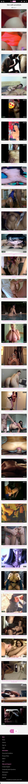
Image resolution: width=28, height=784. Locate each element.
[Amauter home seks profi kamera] (14, 648)
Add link (4, 777)
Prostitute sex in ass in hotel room (14, 725)
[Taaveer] (14, 131)
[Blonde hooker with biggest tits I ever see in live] (14, 333)
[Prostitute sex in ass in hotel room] (14, 715)
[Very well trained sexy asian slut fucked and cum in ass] (14, 423)
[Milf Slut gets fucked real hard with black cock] (14, 693)
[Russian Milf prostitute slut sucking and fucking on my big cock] (14, 670)
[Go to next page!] (16, 731)
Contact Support (6, 766)
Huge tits (14, 28)
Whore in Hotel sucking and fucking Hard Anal (14, 388)
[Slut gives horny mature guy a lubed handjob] (14, 86)
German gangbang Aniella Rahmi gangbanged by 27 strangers (14, 277)
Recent (14, 7)
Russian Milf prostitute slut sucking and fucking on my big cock (14, 681)
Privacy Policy (5, 756)
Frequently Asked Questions (9, 769)
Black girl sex (14, 208)
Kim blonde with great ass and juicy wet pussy (14, 545)
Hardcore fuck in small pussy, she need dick (14, 186)
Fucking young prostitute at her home (14, 411)
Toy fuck (14, 51)
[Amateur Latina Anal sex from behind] (14, 445)
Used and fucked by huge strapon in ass (14, 523)
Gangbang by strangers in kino (14, 231)
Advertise (4, 774)
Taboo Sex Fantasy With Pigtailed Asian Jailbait (14, 568)
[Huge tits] (14, 18)
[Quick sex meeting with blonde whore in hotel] (14, 288)
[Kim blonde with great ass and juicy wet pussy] (14, 535)
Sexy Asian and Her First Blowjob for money (14, 366)
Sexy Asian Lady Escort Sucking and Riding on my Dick (14, 254)
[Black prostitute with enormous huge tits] (14, 580)
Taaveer (14, 141)
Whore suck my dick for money (14, 613)
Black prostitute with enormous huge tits (14, 590)
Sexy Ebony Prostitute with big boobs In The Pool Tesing (14, 322)
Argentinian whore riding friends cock (14, 478)
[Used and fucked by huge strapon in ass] (14, 513)
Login (3, 747)
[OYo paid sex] (14, 153)
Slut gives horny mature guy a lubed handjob (14, 96)
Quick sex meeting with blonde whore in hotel (14, 298)
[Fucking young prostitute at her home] (14, 400)
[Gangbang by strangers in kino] (14, 220)
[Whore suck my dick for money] (14, 603)
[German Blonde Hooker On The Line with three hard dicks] (14, 625)
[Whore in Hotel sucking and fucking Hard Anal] (14, 378)
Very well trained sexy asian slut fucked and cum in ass (14, 434)
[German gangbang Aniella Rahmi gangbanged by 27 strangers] (14, 265)
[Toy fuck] (14, 41)
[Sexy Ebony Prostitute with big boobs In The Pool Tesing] (14, 310)
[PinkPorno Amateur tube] (13, 1)
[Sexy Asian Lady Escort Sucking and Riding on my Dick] (14, 243)
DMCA (3, 758)
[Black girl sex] (14, 198)
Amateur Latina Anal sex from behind (14, 456)
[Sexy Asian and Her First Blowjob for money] (14, 355)
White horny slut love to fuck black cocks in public (14, 501)
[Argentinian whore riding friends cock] (14, 468)
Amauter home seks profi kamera (14, 658)
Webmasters (5, 772)
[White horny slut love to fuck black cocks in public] (14, 490)
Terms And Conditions (7, 753)
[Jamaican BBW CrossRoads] (14, 108)
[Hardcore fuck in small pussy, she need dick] (14, 176)
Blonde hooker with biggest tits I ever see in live (14, 343)
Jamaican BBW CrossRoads (14, 118)
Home (3, 739)
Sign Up (4, 745)
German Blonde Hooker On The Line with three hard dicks (14, 636)
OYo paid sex (14, 163)
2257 (3, 761)
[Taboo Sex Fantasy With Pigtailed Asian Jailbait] (14, 558)
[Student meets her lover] (14, 63)
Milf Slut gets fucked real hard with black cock (14, 703)
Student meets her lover (14, 73)
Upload (4, 742)
